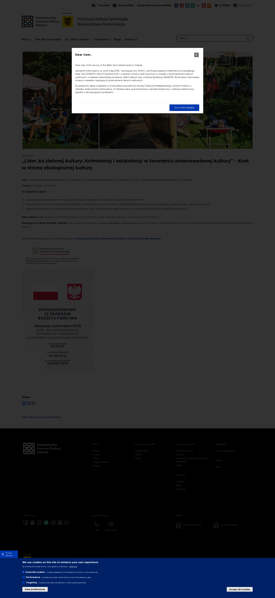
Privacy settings (9, 554)
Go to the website (184, 107)
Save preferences (35, 589)
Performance (33, 577)
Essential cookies (35, 572)
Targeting (31, 582)
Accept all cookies (239, 589)
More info (73, 566)
